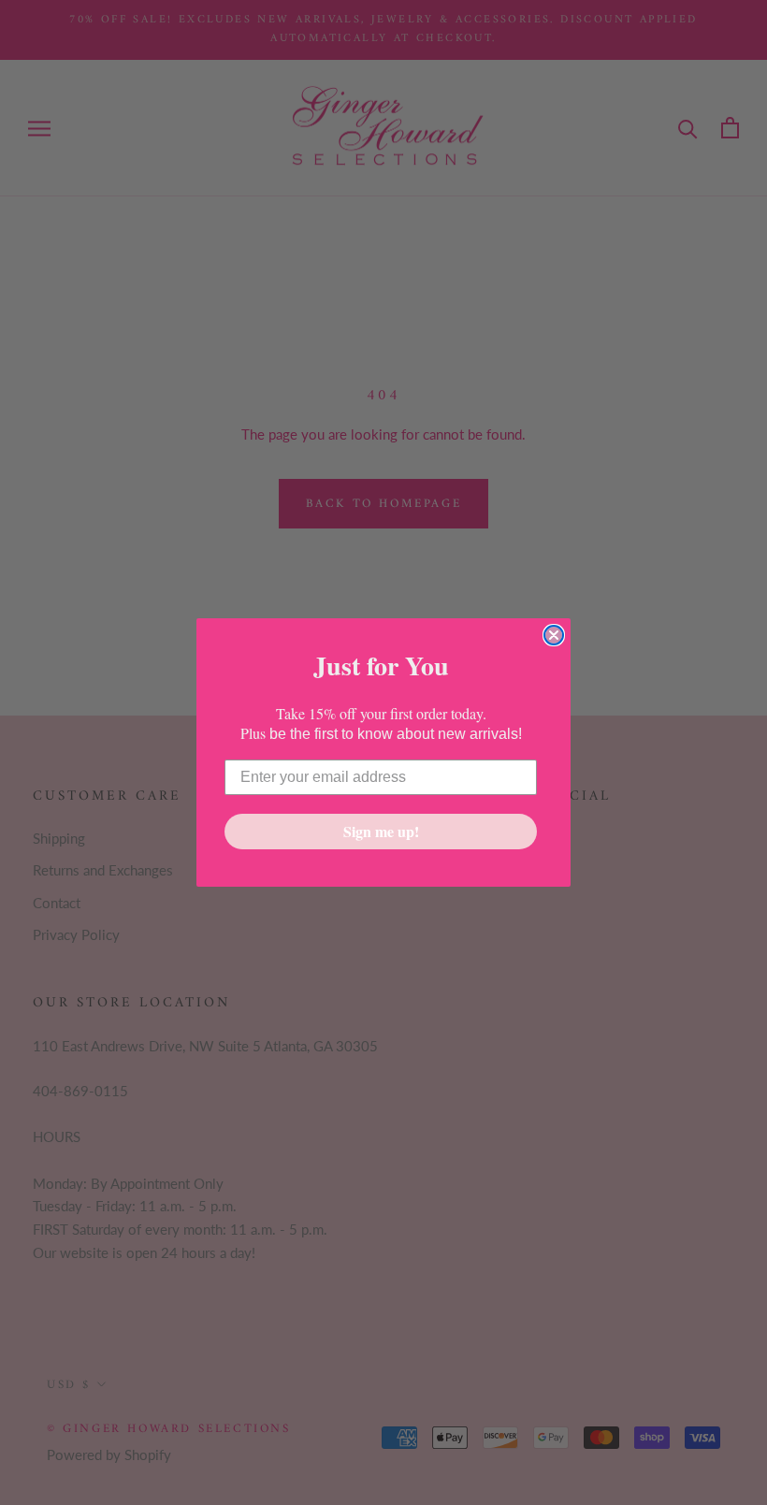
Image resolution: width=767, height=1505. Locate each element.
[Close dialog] (553, 635)
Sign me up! (381, 831)
